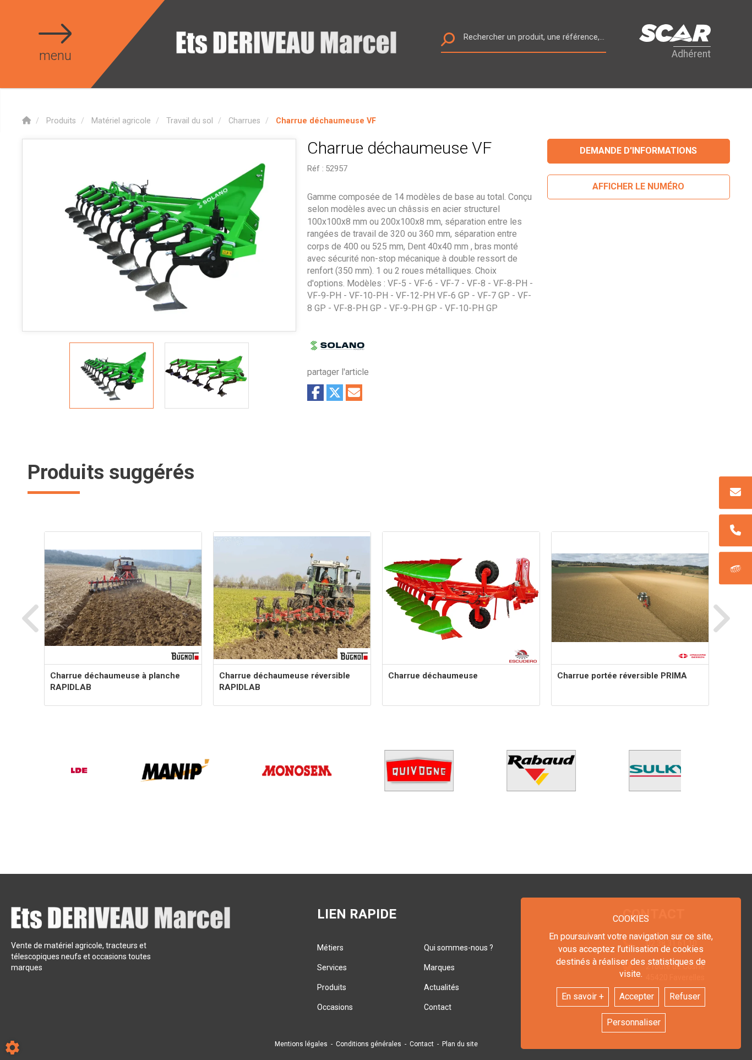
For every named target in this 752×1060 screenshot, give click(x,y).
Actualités (441, 987)
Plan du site (460, 1044)
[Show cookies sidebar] (12, 1047)
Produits (331, 987)
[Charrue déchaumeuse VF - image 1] (111, 376)
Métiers (330, 947)
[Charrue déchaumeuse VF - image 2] (207, 376)
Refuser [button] (684, 996)
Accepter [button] (636, 996)
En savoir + (583, 996)
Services (332, 967)
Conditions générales (368, 1044)
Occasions (335, 1007)
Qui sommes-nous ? (458, 947)
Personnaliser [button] (634, 1022)
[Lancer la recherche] (448, 42)
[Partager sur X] (334, 392)
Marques (439, 967)
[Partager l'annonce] (354, 392)
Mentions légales (301, 1044)
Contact (437, 1007)
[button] (326, 121)
